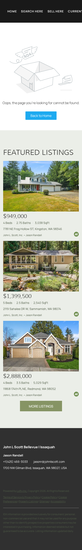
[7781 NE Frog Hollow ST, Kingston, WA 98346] (41, 186)
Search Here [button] (32, 11)
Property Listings (28, 501)
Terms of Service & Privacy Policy (21, 497)
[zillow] (6, 477)
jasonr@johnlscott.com (49, 462)
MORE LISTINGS (41, 406)
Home (12, 11)
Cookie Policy (49, 497)
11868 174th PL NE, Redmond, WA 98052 (29, 389)
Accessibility (58, 501)
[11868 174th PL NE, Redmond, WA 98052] (41, 346)
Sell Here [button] (56, 11)
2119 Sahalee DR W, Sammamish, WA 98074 (32, 309)
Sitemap (44, 501)
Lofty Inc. (22, 491)
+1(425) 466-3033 (15, 462)
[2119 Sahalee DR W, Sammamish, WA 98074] (41, 266)
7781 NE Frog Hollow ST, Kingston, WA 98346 (32, 229)
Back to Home (41, 115)
